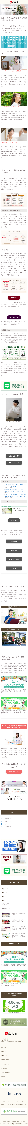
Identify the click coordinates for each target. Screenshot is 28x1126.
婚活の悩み (15, 541)
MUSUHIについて (14, 463)
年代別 (16, 568)
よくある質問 (4, 1068)
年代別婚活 (8, 826)
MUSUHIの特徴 (5, 1047)
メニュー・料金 (4, 1055)
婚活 (4, 896)
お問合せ (3, 1076)
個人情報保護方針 (6, 1121)
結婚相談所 (6, 904)
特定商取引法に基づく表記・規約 (18, 1121)
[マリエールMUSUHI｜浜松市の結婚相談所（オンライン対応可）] (14, 3)
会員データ (3, 1051)
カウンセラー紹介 (14, 456)
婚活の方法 (15, 550)
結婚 (4, 900)
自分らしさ (8, 824)
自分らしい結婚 (14, 559)
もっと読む (14, 520)
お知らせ (5, 889)
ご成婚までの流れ (5, 1059)
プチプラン (14, 298)
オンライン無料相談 (6, 1072)
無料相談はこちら (14, 771)
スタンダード (14, 317)
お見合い (5, 892)
